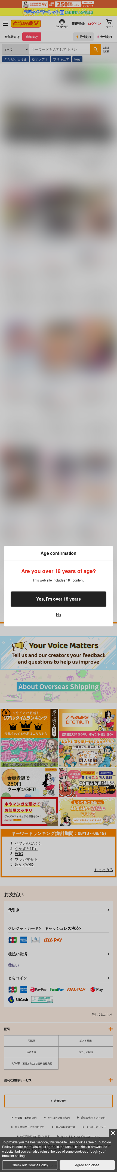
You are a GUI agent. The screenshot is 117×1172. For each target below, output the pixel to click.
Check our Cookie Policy (30, 1164)
